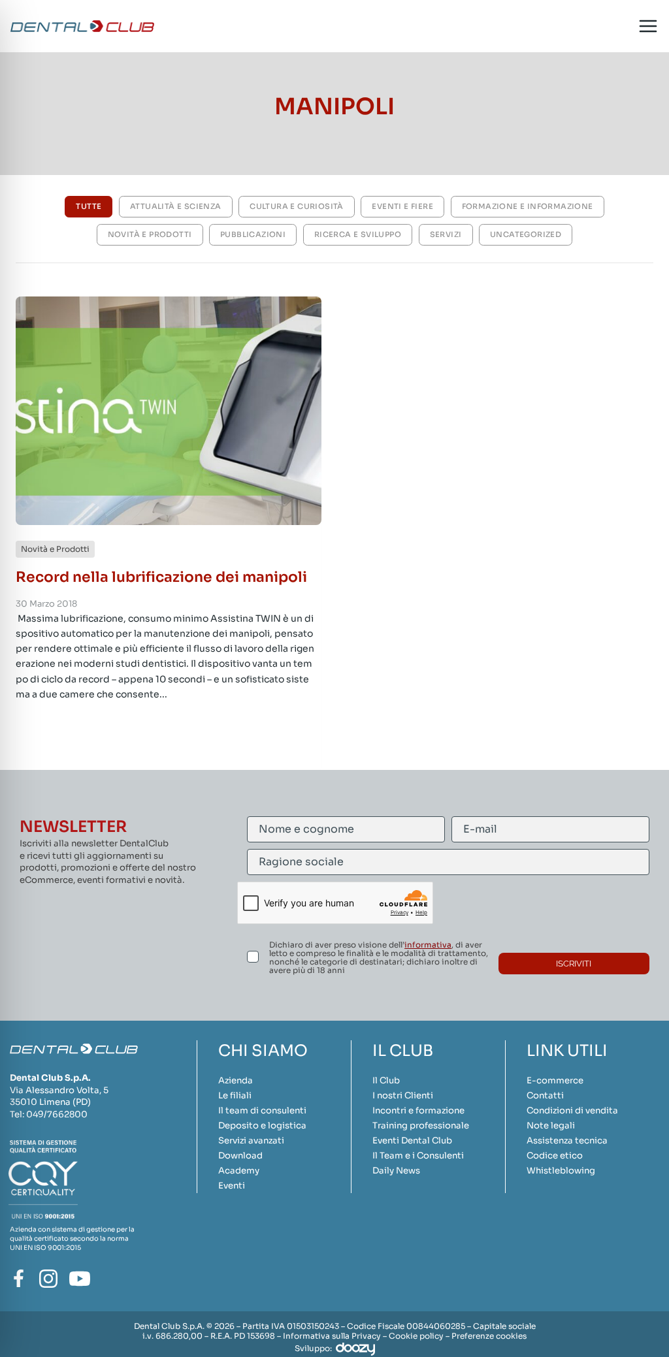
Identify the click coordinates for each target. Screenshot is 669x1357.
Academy (238, 1170)
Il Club (386, 1080)
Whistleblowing (561, 1170)
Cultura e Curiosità (297, 206)
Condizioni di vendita (572, 1110)
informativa (427, 945)
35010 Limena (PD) (50, 1102)
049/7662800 (57, 1114)
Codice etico (555, 1155)
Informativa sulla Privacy (332, 1336)
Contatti (545, 1095)
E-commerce (555, 1080)
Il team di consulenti (262, 1110)
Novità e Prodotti (150, 234)
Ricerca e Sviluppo (357, 234)
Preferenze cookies (489, 1336)
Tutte (88, 206)
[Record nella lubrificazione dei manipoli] (168, 410)
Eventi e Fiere (402, 206)
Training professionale (420, 1125)
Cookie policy (416, 1336)
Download (240, 1155)
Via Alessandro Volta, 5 (59, 1090)
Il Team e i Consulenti (418, 1155)
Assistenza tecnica (567, 1140)
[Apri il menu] (648, 26)
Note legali (551, 1125)
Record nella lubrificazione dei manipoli (161, 577)
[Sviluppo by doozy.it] (355, 1348)
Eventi (231, 1185)
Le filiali (235, 1095)
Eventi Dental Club (412, 1140)
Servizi (446, 234)
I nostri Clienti (402, 1095)
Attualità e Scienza (175, 206)
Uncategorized (525, 234)
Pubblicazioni (253, 234)
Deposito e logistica (262, 1125)
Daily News (396, 1170)
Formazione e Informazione (527, 206)
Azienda (235, 1080)
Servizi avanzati (251, 1140)
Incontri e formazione (418, 1110)
